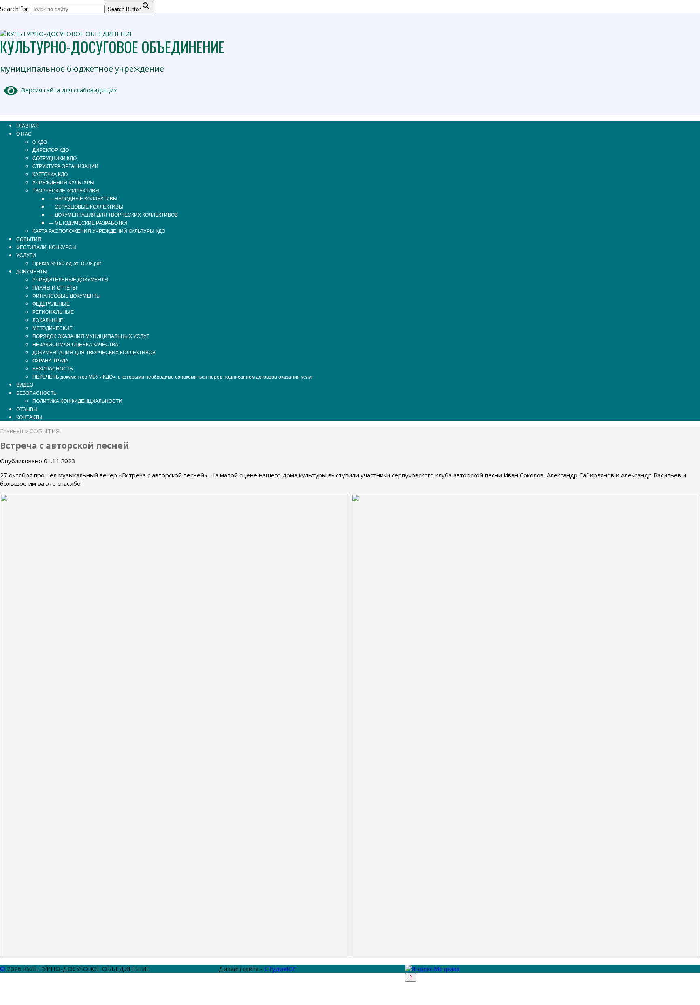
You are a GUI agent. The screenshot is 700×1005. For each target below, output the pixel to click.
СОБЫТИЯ (28, 239)
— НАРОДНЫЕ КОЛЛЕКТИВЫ (83, 199)
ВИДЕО (24, 385)
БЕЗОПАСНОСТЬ (52, 369)
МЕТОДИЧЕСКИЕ (52, 328)
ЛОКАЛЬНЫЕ (47, 320)
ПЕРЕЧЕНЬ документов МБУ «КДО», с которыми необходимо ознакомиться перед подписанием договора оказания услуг (172, 377)
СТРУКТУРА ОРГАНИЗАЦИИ (65, 166)
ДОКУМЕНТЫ (31, 272)
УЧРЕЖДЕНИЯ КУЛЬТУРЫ (63, 182)
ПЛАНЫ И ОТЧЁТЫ (54, 288)
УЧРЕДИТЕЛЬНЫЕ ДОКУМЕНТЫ (70, 280)
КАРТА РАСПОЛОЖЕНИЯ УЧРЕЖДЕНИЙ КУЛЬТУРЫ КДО (98, 231)
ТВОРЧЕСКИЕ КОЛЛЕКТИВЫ (66, 191)
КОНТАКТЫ (29, 417)
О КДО (39, 142)
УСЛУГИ (26, 255)
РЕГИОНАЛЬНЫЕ (53, 312)
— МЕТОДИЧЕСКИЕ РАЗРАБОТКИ (88, 223)
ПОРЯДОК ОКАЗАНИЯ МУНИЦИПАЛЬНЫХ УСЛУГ (90, 336)
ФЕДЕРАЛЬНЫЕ (51, 304)
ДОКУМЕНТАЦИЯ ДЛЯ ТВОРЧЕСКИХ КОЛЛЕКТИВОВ (94, 353)
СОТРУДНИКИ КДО (54, 158)
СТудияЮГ (280, 969)
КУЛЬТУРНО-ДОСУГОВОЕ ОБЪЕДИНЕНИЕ (112, 46)
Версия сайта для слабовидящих (67, 90)
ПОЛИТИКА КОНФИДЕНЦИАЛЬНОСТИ (77, 401)
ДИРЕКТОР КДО (50, 150)
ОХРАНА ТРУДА (50, 361)
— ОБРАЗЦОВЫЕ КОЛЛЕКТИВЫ (86, 207)
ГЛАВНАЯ (27, 126)
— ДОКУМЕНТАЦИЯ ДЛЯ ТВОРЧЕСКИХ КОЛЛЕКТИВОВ (113, 215)
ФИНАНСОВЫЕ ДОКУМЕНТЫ (66, 296)
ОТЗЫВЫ (27, 409)
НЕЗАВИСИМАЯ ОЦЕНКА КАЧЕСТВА (75, 344)
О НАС (24, 134)
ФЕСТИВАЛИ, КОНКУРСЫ (46, 247)
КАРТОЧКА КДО (50, 174)
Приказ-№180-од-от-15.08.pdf (66, 263)
